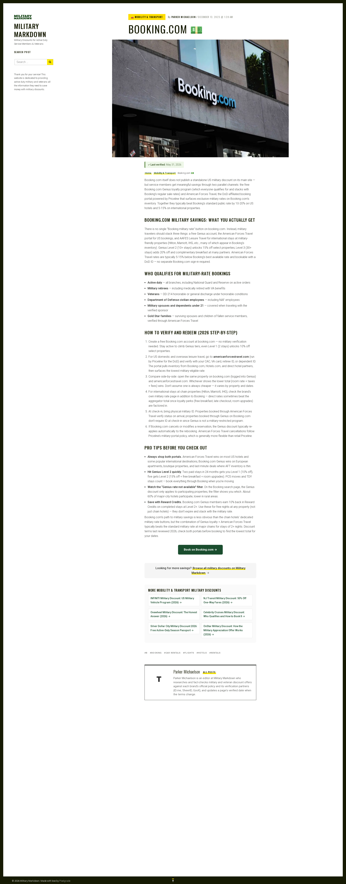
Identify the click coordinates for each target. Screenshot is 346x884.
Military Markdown (30, 30)
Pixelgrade (64, 881)
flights (189, 653)
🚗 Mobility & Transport (147, 17)
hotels (202, 653)
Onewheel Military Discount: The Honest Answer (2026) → (173, 614)
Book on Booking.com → (200, 549)
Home (148, 173)
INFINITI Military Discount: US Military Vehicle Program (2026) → (172, 600)
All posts (209, 672)
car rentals (173, 653)
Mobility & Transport (165, 173)
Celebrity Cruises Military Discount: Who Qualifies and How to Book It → (224, 614)
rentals (216, 653)
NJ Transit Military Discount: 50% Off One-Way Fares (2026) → (224, 600)
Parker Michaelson (183, 17)
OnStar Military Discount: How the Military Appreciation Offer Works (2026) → (223, 630)
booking (156, 653)
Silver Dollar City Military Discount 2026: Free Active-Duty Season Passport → (173, 628)
